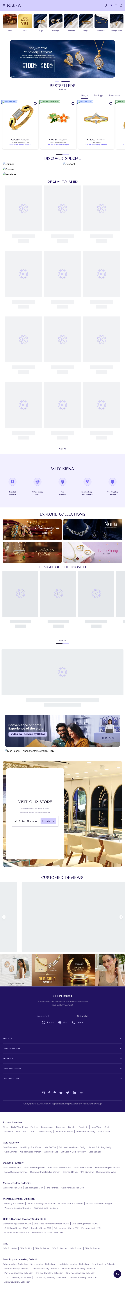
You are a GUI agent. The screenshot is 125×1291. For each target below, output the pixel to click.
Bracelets (60, 1127)
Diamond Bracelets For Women (45, 1172)
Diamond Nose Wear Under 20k (47, 1232)
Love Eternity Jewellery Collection (50, 1277)
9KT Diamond (86, 1172)
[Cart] (121, 5)
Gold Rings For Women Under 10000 (51, 1223)
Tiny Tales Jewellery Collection (80, 1273)
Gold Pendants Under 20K (16, 1232)
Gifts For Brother (92, 1248)
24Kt (33, 1131)
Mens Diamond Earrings (15, 1172)
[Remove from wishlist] (77, 300)
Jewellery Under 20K (41, 1228)
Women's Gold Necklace (46, 1208)
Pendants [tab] (114, 98)
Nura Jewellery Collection (42, 1264)
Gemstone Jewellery (85, 1131)
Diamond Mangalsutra (34, 1167)
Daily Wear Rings (19, 1127)
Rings (5, 1127)
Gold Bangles (95, 1151)
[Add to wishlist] (35, 107)
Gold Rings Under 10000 (16, 1228)
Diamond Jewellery (64, 1131)
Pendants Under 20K (91, 1228)
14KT (25, 1131)
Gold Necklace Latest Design (72, 1147)
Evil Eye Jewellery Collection (49, 1273)
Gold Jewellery (45, 1131)
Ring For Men (52, 1187)
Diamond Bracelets (83, 1167)
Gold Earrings (10, 1151)
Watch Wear (104, 1131)
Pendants (83, 1127)
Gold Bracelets (10, 1147)
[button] (20, 333)
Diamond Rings (70, 1172)
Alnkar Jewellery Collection (17, 1281)
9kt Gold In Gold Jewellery (73, 1151)
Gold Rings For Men (12, 1187)
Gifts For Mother (59, 1248)
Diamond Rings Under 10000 (17, 1223)
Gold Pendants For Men (72, 1187)
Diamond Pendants (12, 1167)
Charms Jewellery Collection (45, 1268)
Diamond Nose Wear (106, 1172)
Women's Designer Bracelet (17, 1208)
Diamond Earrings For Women (41, 1203)
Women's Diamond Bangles (99, 1203)
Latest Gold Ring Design (100, 1147)
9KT (18, 1131)
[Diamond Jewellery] (62, 655)
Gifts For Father (42, 1248)
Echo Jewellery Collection (15, 1264)
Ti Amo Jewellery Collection (17, 1277)
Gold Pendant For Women (70, 1203)
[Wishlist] (116, 5)
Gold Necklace (51, 1151)
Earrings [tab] (98, 98)
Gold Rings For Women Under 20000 (38, 1147)
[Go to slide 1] (59, 82)
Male (65, 1020)
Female (50, 1020)
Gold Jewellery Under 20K (66, 1228)
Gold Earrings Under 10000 (85, 1223)
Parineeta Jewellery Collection (18, 1273)
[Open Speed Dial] (117, 1274)
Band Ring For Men (34, 1187)
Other (80, 1020)
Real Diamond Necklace (59, 1167)
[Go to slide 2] (68, 82)
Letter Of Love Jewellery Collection (78, 1268)
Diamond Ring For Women (107, 1167)
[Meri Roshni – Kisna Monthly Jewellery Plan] (62, 758)
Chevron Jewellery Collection (82, 1277)
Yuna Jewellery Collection (104, 1264)
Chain (107, 1127)
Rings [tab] (84, 98)
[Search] (110, 5)
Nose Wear (96, 1127)
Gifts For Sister (10, 1248)
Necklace (8, 1131)
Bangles (72, 1127)
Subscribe (82, 1014)
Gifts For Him (26, 1248)
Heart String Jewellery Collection (73, 1264)
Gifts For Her (76, 1248)
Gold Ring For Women (30, 1151)
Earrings (34, 1127)
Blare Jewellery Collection (16, 1268)
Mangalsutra (47, 1127)
